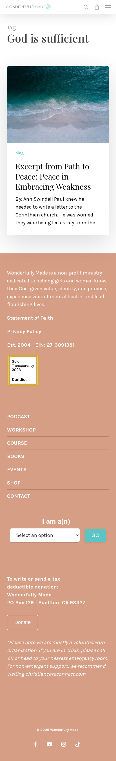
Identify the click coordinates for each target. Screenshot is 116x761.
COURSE (17, 443)
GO (95, 535)
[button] (108, 7)
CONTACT (18, 496)
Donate (22, 622)
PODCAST (18, 416)
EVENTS (16, 469)
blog (19, 153)
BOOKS (15, 456)
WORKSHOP (21, 430)
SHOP (14, 483)
